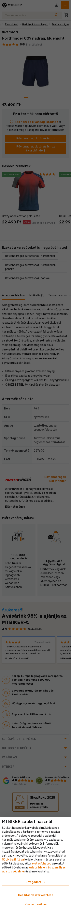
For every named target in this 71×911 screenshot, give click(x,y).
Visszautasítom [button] (36, 904)
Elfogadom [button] (36, 882)
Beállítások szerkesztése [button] (35, 895)
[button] (41, 863)
